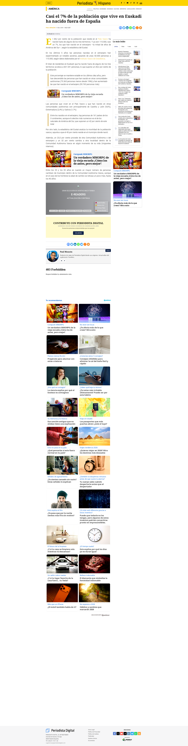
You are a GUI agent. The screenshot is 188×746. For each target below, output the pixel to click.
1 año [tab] (135, 46)
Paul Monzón (51, 27)
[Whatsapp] (130, 27)
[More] (140, 27)
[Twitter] (123, 27)
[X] (124, 3)
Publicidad (91, 736)
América (54, 8)
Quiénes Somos (92, 738)
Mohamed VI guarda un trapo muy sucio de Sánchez (125, 61)
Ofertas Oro (100, 205)
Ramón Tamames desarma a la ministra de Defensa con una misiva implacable (124, 54)
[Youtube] (127, 3)
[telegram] (132, 733)
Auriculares (53, 211)
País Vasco (103, 39)
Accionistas (91, 740)
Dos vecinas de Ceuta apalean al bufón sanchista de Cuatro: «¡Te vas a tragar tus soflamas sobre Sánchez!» (124, 91)
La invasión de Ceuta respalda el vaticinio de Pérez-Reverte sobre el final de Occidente (125, 141)
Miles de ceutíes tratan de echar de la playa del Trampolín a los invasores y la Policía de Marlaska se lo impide (125, 110)
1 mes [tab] (129, 46)
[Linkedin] (127, 27)
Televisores (87, 211)
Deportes (123, 9)
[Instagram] (134, 3)
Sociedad (110, 9)
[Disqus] (78, 645)
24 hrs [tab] (116, 46)
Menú (49, 3)
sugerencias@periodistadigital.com (56, 743)
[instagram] (128, 733)
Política (96, 9)
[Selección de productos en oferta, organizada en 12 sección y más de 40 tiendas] (78, 186)
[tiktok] (125, 733)
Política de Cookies (93, 734)
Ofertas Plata (101, 208)
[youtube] (121, 733)
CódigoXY (139, 9)
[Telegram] (133, 27)
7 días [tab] (122, 46)
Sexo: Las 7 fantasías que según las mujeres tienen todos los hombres (125, 101)
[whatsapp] (137, 3)
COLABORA (78, 233)
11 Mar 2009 (59, 27)
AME (141, 3)
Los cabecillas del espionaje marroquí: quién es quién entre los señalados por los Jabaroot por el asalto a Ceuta (125, 131)
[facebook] (114, 733)
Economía (103, 9)
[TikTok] (131, 3)
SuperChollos (101, 203)
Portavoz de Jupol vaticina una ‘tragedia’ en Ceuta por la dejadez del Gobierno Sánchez (125, 81)
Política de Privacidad (94, 732)
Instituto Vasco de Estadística (92, 59)
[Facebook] (121, 3)
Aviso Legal (91, 729)
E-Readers (62, 211)
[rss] (139, 733)
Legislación (131, 9)
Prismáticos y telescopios (74, 211)
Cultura (116, 9)
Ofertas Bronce (101, 210)
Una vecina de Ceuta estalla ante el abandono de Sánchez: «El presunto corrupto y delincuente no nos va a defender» (125, 120)
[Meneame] (137, 27)
